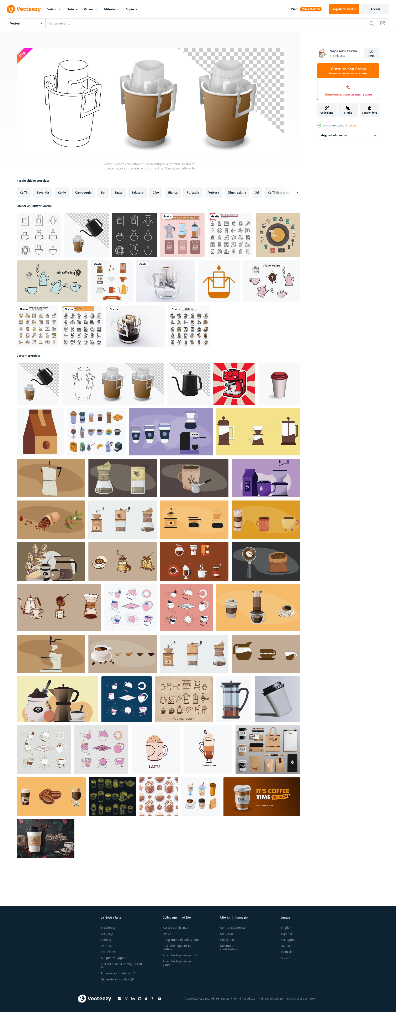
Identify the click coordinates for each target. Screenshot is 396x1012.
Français (286, 952)
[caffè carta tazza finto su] (277, 699)
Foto (70, 9)
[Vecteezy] (24, 9)
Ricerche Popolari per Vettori (178, 947)
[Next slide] (293, 192)
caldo (62, 192)
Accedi (375, 9)
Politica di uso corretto (301, 998)
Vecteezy (107, 934)
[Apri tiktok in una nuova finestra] (146, 998)
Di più (130, 9)
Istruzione (108, 952)
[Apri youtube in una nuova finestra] (159, 998)
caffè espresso (278, 192)
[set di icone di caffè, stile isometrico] (96, 431)
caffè (23, 192)
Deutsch (286, 946)
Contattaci (227, 934)
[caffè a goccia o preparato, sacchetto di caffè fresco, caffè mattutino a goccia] (165, 281)
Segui (371, 55)
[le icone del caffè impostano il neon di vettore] (112, 796)
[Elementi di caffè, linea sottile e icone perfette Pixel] (82, 326)
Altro (284, 957)
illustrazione (237, 192)
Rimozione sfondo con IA (118, 973)
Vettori (52, 9)
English (286, 928)
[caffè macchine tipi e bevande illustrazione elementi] (171, 431)
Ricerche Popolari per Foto (181, 955)
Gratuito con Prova (348, 70)
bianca (173, 192)
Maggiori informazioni (334, 135)
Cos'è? (352, 125)
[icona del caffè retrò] (278, 235)
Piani (294, 9)
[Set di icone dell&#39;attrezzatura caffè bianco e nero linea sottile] (230, 235)
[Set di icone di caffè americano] (112, 281)
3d (257, 192)
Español (286, 934)
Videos (89, 9)
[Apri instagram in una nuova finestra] (126, 998)
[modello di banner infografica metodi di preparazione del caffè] (182, 235)
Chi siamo (227, 940)
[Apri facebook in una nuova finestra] (119, 998)
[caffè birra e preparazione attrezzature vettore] (233, 699)
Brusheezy (108, 928)
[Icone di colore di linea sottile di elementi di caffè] (189, 326)
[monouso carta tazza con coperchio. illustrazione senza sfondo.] (279, 384)
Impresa (106, 946)
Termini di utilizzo (244, 998)
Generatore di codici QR (117, 979)
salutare (137, 192)
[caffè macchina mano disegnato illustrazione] (234, 384)
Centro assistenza (232, 928)
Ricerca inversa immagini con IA (121, 965)
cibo (156, 192)
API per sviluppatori (114, 958)
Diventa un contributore (229, 947)
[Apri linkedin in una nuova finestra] (133, 998)
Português (288, 940)
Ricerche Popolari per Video (178, 963)
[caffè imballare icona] (40, 431)
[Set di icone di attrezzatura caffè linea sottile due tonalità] (37, 326)
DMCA (167, 934)
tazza (118, 192)
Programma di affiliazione (181, 940)
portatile (193, 192)
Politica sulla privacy (271, 998)
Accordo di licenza (175, 928)
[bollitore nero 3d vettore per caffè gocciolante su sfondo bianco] (189, 384)
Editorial (110, 9)
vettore (213, 192)
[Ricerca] (371, 23)
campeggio (83, 192)
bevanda (43, 192)
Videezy (106, 940)
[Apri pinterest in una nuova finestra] (139, 998)
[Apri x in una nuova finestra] (153, 998)
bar (103, 192)
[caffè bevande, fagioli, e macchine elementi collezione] (51, 796)
